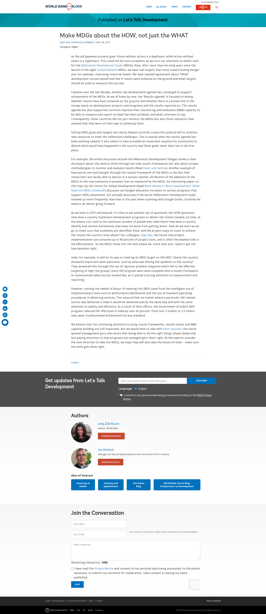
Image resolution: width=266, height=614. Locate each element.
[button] (217, 7)
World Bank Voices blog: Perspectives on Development (177, 485)
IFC (84, 610)
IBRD (72, 610)
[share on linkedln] (5, 308)
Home (149, 7)
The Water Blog (139, 485)
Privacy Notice (103, 568)
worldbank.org (209, 2)
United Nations (107, 70)
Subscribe (201, 381)
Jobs (91, 601)
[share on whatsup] (5, 314)
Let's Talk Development (145, 20)
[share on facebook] (5, 295)
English (75, 47)
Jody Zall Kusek (69, 42)
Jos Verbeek (87, 42)
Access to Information (77, 601)
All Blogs (161, 7)
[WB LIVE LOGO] (203, 8)
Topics (174, 7)
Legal (47, 601)
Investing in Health (83, 485)
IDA (78, 610)
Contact (186, 7)
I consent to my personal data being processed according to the (167, 397)
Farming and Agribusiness (111, 485)
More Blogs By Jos (110, 462)
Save (77, 584)
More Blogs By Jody (111, 436)
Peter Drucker (172, 329)
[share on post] (5, 302)
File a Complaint (214, 601)
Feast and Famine (155, 168)
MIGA (90, 610)
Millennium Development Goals (102, 65)
